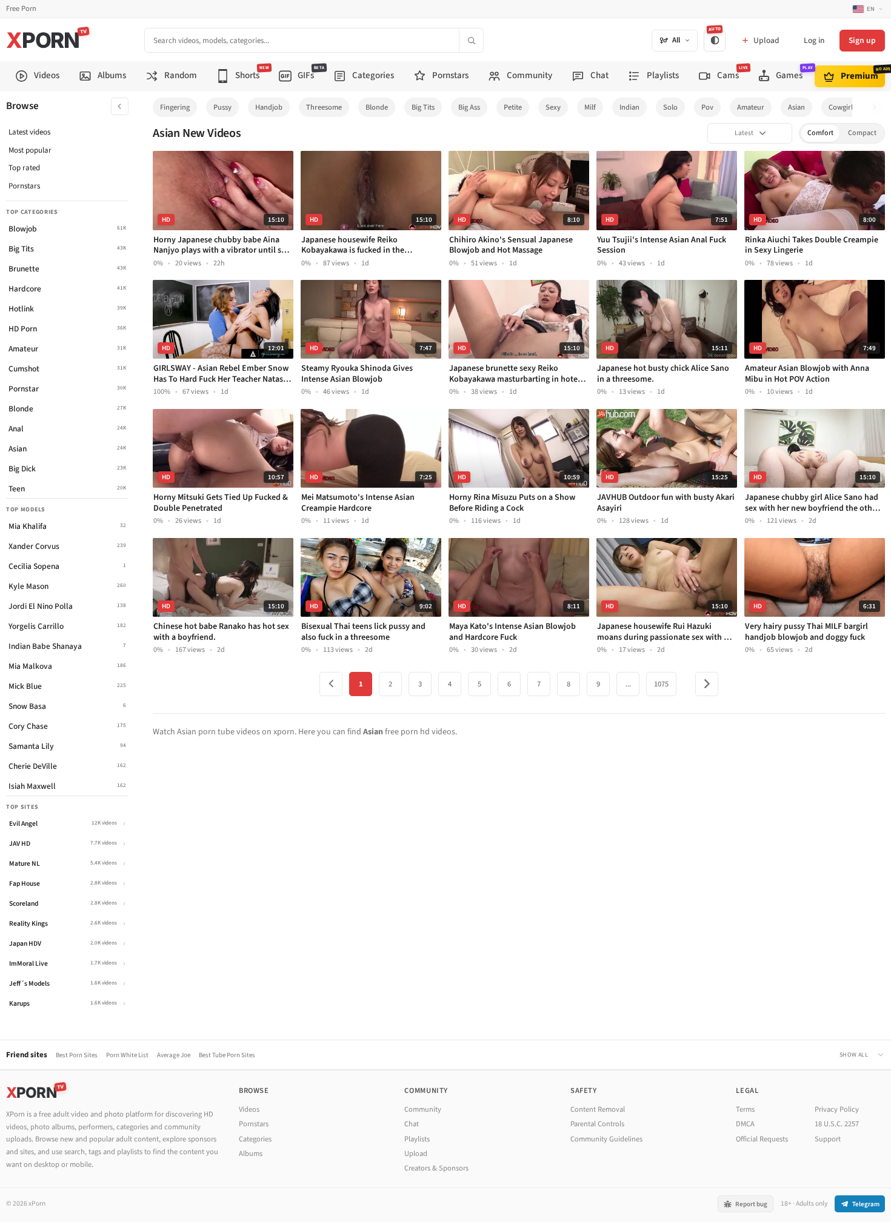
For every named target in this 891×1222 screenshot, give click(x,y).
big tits (423, 107)
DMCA (745, 1123)
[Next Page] (706, 684)
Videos (249, 1109)
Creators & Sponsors (436, 1168)
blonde (376, 107)
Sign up (862, 40)
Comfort (820, 133)
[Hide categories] (119, 106)
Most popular (30, 150)
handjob (268, 107)
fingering (175, 107)
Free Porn (21, 9)
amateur (750, 107)
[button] (878, 107)
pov (707, 107)
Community (422, 1109)
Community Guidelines (606, 1139)
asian (796, 107)
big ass (469, 107)
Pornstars (24, 186)
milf (590, 107)
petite (513, 107)
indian (629, 107)
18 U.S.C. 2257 (837, 1123)
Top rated (24, 167)
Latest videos (29, 132)
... (628, 684)
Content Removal (597, 1109)
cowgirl (841, 107)
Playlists (417, 1139)
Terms (745, 1109)
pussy (222, 107)
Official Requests (762, 1139)
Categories (255, 1139)
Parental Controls (597, 1123)
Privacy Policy (837, 1109)
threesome (324, 107)
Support (828, 1139)
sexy (553, 107)
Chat (411, 1123)
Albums (250, 1153)
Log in (814, 40)
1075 (661, 684)
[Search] (471, 40)
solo (670, 107)
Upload (415, 1153)
